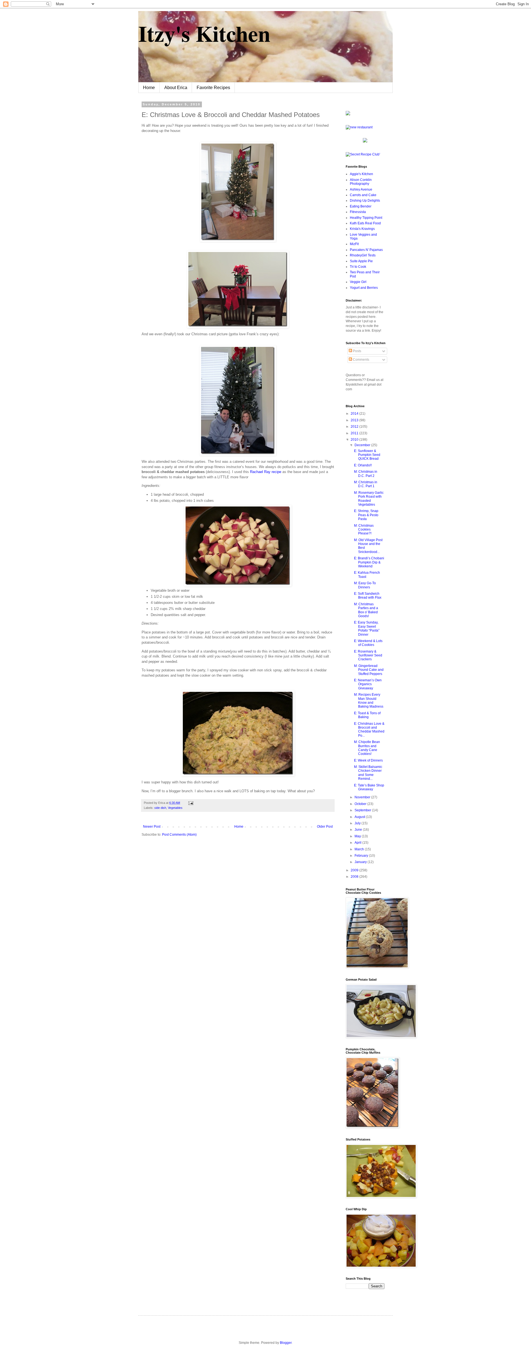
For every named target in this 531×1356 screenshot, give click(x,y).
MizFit (354, 244)
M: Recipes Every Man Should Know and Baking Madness (368, 700)
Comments (360, 360)
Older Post (325, 826)
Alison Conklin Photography (361, 182)
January (361, 862)
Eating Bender (360, 206)
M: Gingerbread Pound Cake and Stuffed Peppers (369, 670)
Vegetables (175, 807)
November (363, 797)
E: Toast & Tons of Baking (367, 715)
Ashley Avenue (361, 189)
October (361, 804)
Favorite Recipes (213, 87)
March (360, 849)
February (362, 856)
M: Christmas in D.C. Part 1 (365, 484)
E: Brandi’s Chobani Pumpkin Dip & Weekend (369, 562)
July (358, 823)
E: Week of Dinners (368, 760)
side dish (160, 807)
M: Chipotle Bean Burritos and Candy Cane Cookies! (367, 748)
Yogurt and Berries (364, 288)
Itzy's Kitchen (204, 33)
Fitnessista (358, 212)
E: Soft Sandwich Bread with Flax (367, 595)
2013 (355, 420)
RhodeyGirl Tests (363, 255)
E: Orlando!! (363, 465)
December (363, 445)
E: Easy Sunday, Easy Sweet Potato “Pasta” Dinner (366, 628)
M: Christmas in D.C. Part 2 (365, 473)
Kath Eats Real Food (365, 223)
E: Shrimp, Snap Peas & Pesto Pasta (366, 515)
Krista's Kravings (362, 229)
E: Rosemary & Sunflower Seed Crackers (368, 655)
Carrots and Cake (363, 195)
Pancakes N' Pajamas (366, 250)
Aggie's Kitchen (361, 174)
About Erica (175, 87)
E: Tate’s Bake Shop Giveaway (369, 787)
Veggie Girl (358, 282)
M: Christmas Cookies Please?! (364, 530)
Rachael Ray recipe (265, 472)
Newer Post (151, 826)
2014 (355, 413)
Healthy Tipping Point (366, 218)
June (359, 830)
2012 (355, 426)
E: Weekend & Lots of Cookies (368, 643)
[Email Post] (190, 802)
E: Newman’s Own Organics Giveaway (368, 684)
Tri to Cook (358, 267)
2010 (355, 439)
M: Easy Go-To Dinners (365, 585)
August (360, 817)
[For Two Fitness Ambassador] (348, 114)
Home (149, 87)
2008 (355, 877)
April (358, 843)
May (358, 836)
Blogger (285, 1343)
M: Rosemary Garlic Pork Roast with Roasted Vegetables (369, 498)
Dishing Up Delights (365, 200)
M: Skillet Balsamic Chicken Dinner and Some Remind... (368, 773)
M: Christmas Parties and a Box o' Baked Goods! (366, 610)
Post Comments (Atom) (179, 835)
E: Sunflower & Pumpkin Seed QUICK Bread (367, 455)
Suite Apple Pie (361, 261)
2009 (355, 870)
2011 (355, 433)
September (363, 810)
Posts (356, 351)
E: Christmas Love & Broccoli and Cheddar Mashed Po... (369, 729)
